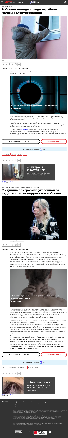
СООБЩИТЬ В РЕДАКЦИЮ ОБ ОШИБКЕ (53, 406)
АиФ (3, 60)
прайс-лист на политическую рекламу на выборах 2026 (28, 406)
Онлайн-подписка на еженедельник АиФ (24, 403)
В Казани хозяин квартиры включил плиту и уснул (34, 105)
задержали (25, 129)
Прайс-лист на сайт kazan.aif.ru (41, 405)
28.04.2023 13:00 (6, 6)
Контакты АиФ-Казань (54, 403)
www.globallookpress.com (17, 241)
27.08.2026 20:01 (6, 187)
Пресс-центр (31, 401)
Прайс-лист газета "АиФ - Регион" (22, 405)
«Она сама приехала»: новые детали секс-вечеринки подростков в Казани (35, 297)
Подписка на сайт (41, 403)
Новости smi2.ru (7, 181)
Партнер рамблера (28, 431)
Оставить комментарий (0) (54, 141)
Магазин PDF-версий (41, 401)
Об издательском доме (19, 401)
